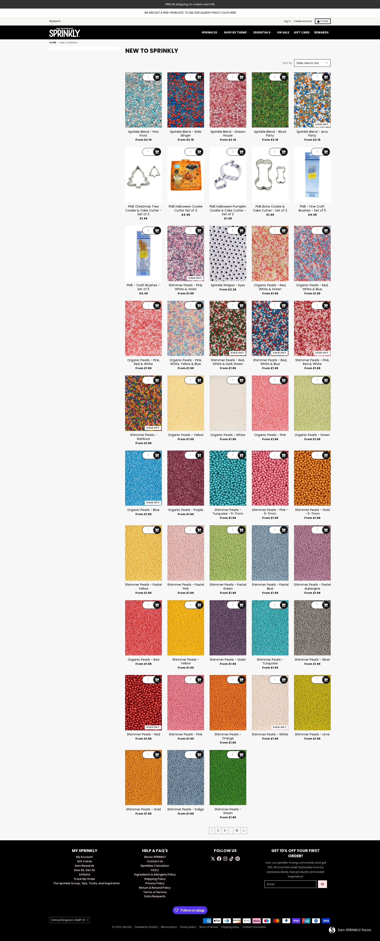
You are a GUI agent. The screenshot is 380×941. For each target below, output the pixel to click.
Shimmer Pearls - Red (143, 735)
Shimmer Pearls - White (270, 735)
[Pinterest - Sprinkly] (237, 858)
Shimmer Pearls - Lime (312, 735)
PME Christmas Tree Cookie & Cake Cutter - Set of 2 (143, 210)
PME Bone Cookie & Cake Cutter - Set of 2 (270, 208)
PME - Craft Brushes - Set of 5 (143, 287)
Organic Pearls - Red (143, 660)
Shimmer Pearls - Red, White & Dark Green (228, 362)
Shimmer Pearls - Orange (228, 736)
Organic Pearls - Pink (270, 435)
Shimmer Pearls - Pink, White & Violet (186, 287)
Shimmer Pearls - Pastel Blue (270, 587)
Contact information (254, 927)
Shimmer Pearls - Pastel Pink (185, 587)
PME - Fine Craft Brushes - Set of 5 (312, 208)
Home (52, 42)
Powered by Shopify (146, 927)
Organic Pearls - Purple (185, 510)
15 (237, 830)
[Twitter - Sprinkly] (213, 858)
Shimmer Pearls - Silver (312, 660)
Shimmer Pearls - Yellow (185, 662)
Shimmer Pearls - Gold (143, 810)
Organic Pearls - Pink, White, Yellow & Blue (186, 362)
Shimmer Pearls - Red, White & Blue (270, 362)
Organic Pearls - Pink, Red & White (143, 362)
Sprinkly (127, 927)
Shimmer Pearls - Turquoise (270, 662)
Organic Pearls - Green (312, 435)
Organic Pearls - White (227, 435)
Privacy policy (188, 927)
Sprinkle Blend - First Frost (143, 134)
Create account (303, 21)
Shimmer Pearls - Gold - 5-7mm (312, 512)
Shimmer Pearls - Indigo (185, 810)
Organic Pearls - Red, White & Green (270, 287)
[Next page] (244, 831)
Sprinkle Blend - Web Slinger (185, 134)
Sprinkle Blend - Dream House (227, 134)
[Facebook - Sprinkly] (219, 858)
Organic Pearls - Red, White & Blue (312, 287)
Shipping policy (230, 927)
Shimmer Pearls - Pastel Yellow (143, 587)
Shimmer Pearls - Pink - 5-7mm (270, 512)
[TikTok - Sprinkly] (231, 858)
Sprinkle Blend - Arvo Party (312, 134)
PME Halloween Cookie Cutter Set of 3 (186, 208)
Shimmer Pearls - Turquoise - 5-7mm (227, 512)
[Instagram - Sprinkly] (225, 858)
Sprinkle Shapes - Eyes (228, 285)
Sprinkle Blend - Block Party (270, 134)
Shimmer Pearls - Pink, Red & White (312, 362)
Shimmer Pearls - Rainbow (143, 437)
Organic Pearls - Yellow (185, 435)
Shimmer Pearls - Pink (185, 735)
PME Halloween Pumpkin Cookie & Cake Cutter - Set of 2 (228, 210)
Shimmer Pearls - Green (228, 811)
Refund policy (169, 927)
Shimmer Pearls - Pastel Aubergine (312, 587)
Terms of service (208, 927)
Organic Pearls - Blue (143, 510)
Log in (287, 21)
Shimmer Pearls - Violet (228, 660)
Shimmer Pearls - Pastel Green (228, 587)
